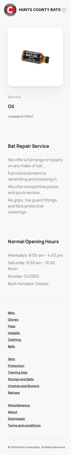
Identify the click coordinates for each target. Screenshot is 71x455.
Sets (11, 359)
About (12, 412)
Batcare (14, 392)
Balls (11, 346)
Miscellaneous (19, 405)
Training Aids (17, 372)
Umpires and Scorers (23, 386)
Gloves (13, 319)
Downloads (16, 418)
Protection (16, 366)
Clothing (14, 339)
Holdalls (14, 333)
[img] (10, 10)
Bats (11, 313)
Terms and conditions (24, 425)
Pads (11, 326)
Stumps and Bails (21, 379)
